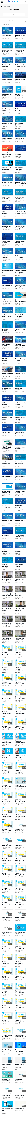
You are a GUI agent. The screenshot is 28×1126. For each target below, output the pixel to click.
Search (25, 21)
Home (1, 6)
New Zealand (7, 6)
